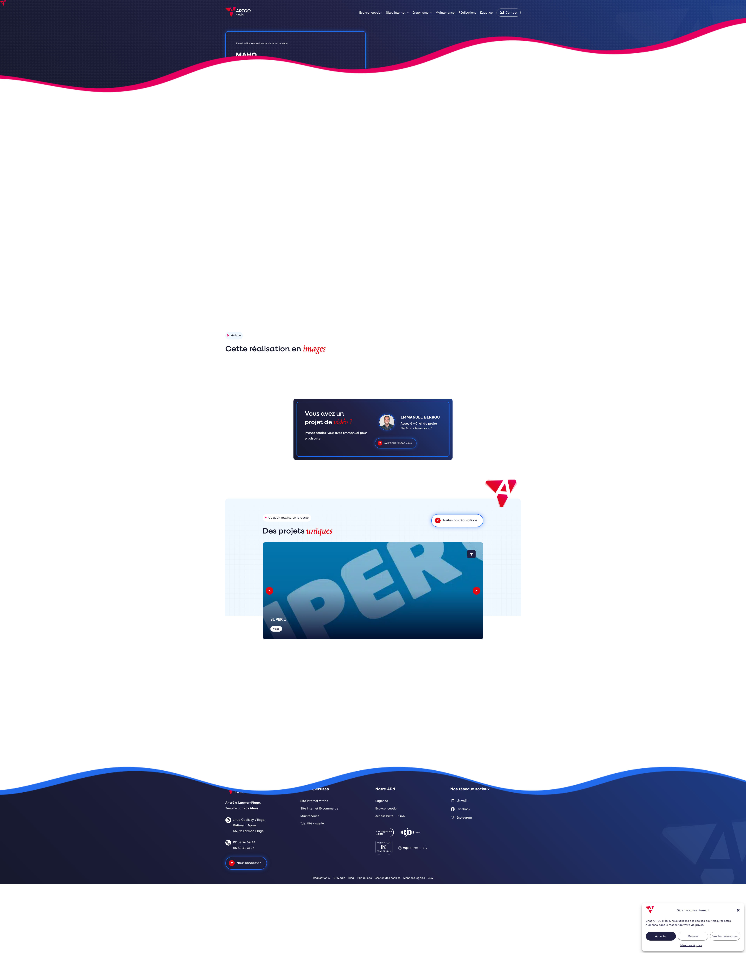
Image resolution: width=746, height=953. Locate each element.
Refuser (693, 936)
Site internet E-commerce (319, 808)
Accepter (661, 936)
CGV (430, 878)
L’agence (486, 12)
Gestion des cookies (387, 878)
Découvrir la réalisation (428, 294)
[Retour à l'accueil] (238, 12)
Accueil (239, 43)
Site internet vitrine (314, 801)
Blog (351, 878)
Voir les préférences (725, 936)
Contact (511, 12)
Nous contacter (249, 863)
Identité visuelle (312, 823)
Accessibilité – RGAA (390, 816)
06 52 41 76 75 (243, 848)
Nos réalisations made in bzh (262, 43)
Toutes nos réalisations (460, 520)
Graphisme (420, 12)
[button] (738, 910)
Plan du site (364, 878)
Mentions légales (691, 945)
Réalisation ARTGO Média (329, 878)
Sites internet (395, 12)
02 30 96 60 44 (244, 842)
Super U (278, 620)
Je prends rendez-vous (397, 443)
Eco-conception (370, 12)
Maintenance (445, 12)
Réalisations (467, 12)
